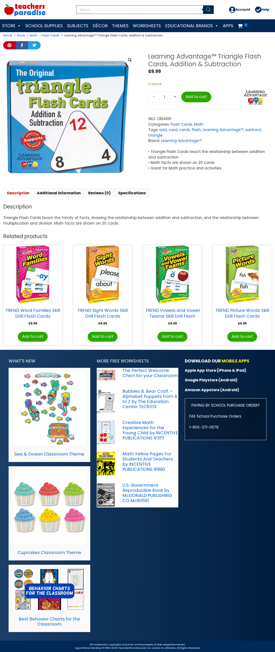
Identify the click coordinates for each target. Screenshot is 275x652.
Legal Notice (82, 648)
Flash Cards (181, 124)
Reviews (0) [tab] (99, 193)
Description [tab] (18, 193)
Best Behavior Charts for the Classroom (49, 621)
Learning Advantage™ (223, 129)
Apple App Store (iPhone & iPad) (215, 370)
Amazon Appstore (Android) (212, 389)
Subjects (77, 26)
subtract (253, 129)
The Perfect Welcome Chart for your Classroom (150, 373)
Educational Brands (189, 26)
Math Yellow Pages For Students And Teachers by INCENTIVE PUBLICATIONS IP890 (147, 461)
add (163, 129)
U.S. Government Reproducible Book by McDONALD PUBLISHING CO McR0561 (147, 493)
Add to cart (196, 96)
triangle (155, 135)
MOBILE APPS (235, 361)
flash (196, 129)
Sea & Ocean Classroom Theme (49, 454)
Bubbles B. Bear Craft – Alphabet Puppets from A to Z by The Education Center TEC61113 (149, 399)
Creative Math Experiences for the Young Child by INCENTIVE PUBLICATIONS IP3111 (150, 430)
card (173, 129)
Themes (120, 26)
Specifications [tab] (132, 193)
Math (198, 124)
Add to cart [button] (32, 336)
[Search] (208, 9)
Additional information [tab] (59, 193)
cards (184, 129)
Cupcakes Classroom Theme (49, 552)
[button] (130, 60)
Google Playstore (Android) (211, 380)
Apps (228, 26)
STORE (8, 26)
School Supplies (44, 26)
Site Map (96, 648)
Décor (100, 26)
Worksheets (147, 26)
